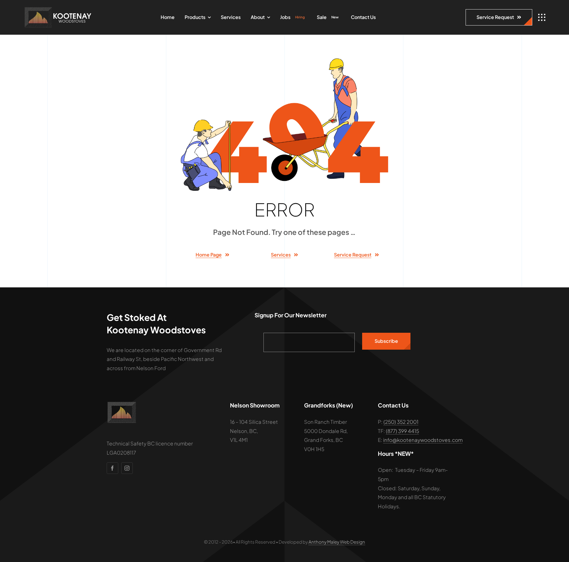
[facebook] (112, 468)
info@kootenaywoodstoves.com (423, 440)
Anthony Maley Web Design (337, 542)
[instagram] (127, 468)
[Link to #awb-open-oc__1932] (541, 17)
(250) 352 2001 (400, 421)
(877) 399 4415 (402, 431)
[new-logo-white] (58, 9)
